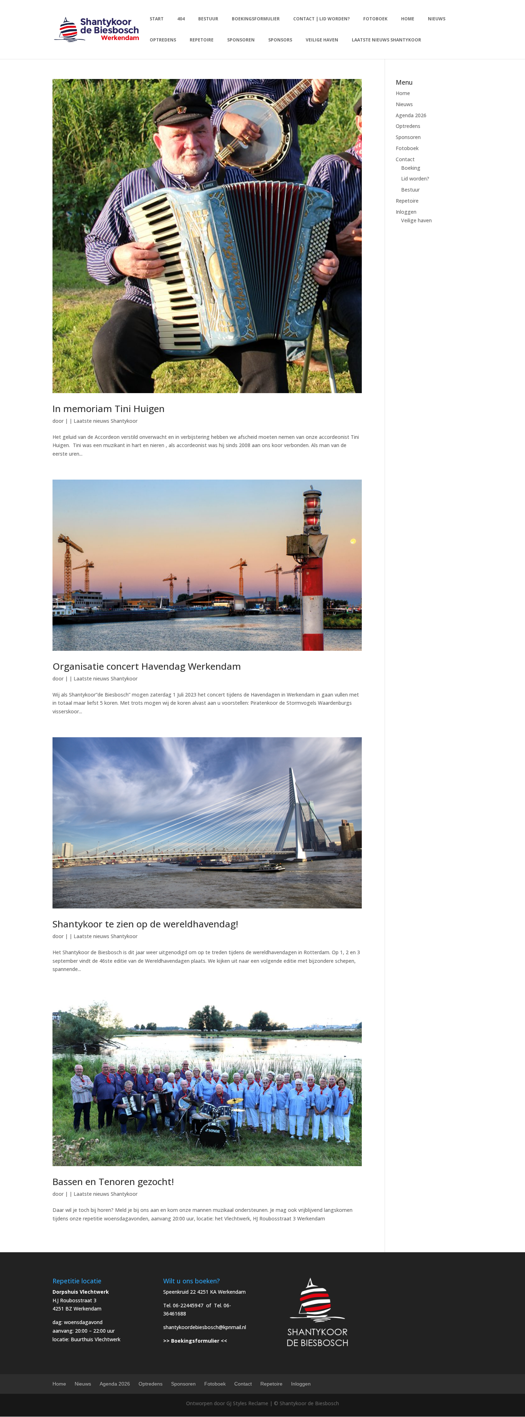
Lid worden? (415, 178)
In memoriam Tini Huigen (108, 408)
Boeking (410, 167)
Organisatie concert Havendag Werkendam (146, 666)
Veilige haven (416, 220)
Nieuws (404, 104)
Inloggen (406, 211)
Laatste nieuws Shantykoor (106, 420)
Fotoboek (407, 148)
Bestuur (410, 189)
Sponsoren (408, 137)
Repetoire (407, 200)
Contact (405, 159)
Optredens (408, 126)
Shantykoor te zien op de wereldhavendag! (145, 923)
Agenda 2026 (411, 115)
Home (403, 93)
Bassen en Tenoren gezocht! (113, 1181)
